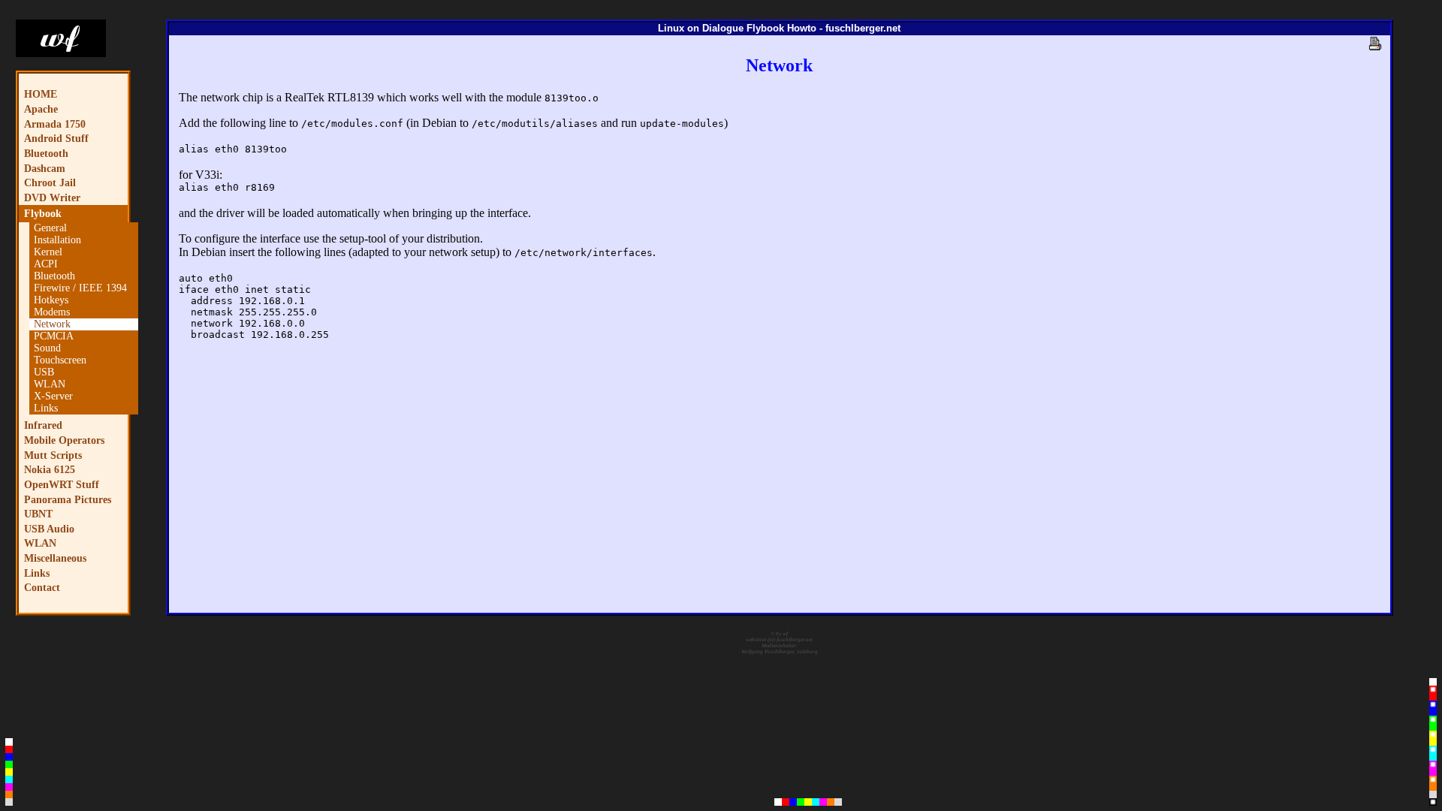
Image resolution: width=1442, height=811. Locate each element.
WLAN (49, 384)
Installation (57, 240)
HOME (40, 94)
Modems (52, 312)
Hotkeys (51, 300)
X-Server (53, 396)
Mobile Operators (64, 440)
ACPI (46, 264)
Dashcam (44, 168)
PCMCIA (54, 336)
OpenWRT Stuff (61, 484)
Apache (41, 109)
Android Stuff (56, 138)
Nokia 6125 (49, 469)
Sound (47, 348)
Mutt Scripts (53, 455)
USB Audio (49, 529)
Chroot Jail (50, 182)
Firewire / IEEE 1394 (80, 288)
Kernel (48, 252)
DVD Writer (52, 197)
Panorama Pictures (67, 499)
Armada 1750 (55, 124)
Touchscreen (60, 360)
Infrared (43, 425)
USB (44, 372)
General (50, 228)
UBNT (38, 514)
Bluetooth (46, 153)
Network (52, 324)
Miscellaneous (55, 558)
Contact (42, 587)
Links (46, 408)
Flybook (43, 213)
